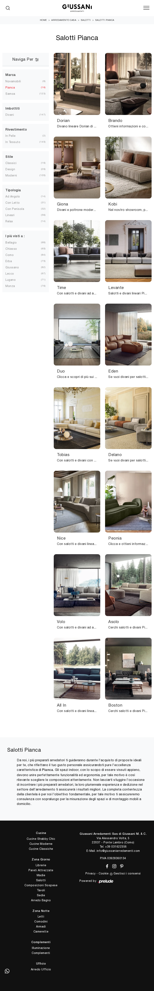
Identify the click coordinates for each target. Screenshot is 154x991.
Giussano (12, 267)
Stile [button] (9, 157)
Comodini (41, 921)
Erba (8, 261)
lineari (10, 215)
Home (43, 20)
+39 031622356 (116, 846)
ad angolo (12, 196)
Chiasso (11, 248)
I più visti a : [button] (15, 236)
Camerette (41, 931)
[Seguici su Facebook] (106, 865)
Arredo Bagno (41, 900)
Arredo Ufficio (41, 969)
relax (9, 221)
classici (10, 163)
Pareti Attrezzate (40, 870)
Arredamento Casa (63, 20)
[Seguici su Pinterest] (120, 865)
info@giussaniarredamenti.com (118, 850)
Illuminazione (41, 948)
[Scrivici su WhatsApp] (7, 971)
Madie (41, 875)
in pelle (10, 135)
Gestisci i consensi (127, 873)
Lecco (9, 273)
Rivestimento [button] (16, 129)
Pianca (10, 87)
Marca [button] (10, 75)
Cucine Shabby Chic (41, 838)
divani (9, 114)
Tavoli (41, 890)
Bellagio (11, 242)
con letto (12, 202)
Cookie (103, 873)
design (10, 169)
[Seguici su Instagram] (113, 865)
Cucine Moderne (41, 843)
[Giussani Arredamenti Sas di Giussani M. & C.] (77, 8)
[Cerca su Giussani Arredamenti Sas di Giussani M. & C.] (8, 8)
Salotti (86, 20)
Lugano (10, 279)
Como (9, 255)
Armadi (41, 926)
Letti (41, 916)
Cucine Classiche (41, 848)
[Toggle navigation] (146, 8)
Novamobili (13, 81)
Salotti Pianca (104, 20)
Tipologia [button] (13, 190)
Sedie (41, 895)
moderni (11, 175)
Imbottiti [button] (12, 108)
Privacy (90, 873)
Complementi (41, 953)
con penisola (14, 208)
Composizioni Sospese (40, 885)
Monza (10, 286)
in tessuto (12, 142)
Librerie (41, 865)
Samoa (10, 93)
